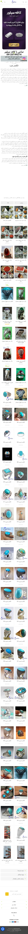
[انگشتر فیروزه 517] (20, 553)
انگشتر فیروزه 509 (7, 482)
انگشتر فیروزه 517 (21, 561)
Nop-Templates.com (16, 930)
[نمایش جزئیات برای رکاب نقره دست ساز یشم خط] (20, 252)
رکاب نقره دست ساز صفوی (7, 241)
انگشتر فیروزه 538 (7, 760)
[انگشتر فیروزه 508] (20, 474)
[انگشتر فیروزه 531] (20, 693)
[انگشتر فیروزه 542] (7, 792)
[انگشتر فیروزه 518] (7, 553)
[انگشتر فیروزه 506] (20, 454)
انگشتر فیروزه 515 (7, 541)
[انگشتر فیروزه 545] (20, 832)
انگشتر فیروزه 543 (21, 820)
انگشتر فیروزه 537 (21, 760)
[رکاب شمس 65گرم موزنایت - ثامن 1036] (7, 832)
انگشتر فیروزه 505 (7, 442)
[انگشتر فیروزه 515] (7, 533)
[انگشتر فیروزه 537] (20, 752)
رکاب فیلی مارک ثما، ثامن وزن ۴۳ (7, 861)
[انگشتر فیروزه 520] (7, 573)
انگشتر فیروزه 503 (7, 422)
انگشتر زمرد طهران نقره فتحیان (21, 322)
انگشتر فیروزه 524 (7, 621)
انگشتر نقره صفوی (7, 280)
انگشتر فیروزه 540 (7, 780)
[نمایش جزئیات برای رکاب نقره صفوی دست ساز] (20, 232)
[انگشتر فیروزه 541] (20, 792)
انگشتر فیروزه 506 (21, 462)
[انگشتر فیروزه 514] (20, 533)
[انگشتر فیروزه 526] (7, 633)
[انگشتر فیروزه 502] (20, 414)
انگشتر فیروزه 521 (21, 601)
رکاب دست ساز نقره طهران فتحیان (7, 322)
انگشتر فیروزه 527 (21, 661)
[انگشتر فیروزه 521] (20, 593)
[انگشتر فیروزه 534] (7, 712)
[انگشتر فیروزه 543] (20, 812)
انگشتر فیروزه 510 (21, 501)
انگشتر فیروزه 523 (21, 621)
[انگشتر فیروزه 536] (7, 732)
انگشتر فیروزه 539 (21, 780)
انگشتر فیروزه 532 (7, 701)
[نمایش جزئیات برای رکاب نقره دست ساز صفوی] (7, 232)
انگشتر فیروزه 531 (21, 701)
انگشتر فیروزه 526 (7, 641)
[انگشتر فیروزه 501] (7, 394)
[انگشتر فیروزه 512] (20, 513)
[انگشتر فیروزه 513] (7, 513)
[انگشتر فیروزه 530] (7, 673)
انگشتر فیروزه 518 (7, 561)
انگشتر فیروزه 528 (7, 661)
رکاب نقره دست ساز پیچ (20, 220)
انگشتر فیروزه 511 (7, 501)
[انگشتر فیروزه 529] (20, 673)
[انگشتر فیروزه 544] (7, 812)
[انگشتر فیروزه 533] (20, 712)
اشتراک (7, 894)
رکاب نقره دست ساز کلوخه (7, 261)
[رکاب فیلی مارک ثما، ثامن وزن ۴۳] (7, 852)
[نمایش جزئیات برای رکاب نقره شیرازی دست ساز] (20, 272)
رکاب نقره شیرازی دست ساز (20, 280)
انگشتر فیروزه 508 (21, 482)
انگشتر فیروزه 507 (7, 462)
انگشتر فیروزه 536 (7, 740)
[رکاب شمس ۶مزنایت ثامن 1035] (20, 852)
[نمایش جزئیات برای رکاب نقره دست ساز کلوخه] (7, 252)
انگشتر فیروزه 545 (21, 840)
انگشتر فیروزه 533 (21, 720)
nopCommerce (16, 928)
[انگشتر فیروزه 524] (7, 613)
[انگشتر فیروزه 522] (7, 593)
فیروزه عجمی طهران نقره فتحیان (7, 383)
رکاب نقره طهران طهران (7, 341)
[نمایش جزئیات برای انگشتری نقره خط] (7, 212)
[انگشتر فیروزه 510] (20, 493)
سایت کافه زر (12, 197)
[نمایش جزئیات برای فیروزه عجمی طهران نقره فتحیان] (7, 374)
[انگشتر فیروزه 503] (7, 414)
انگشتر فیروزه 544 (7, 820)
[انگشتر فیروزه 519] (20, 573)
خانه (22, 62)
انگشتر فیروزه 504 (21, 442)
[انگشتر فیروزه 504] (20, 434)
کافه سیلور (9, 51)
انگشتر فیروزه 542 (7, 800)
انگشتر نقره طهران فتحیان (7, 301)
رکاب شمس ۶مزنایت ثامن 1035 (20, 861)
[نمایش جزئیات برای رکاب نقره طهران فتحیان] (20, 293)
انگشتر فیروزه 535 (21, 740)
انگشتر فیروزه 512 (21, 521)
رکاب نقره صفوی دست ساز (21, 241)
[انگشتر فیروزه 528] (7, 653)
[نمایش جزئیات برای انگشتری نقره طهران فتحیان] (20, 353)
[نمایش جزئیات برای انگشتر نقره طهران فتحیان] (7, 293)
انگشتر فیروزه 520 (7, 581)
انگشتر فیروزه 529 (21, 681)
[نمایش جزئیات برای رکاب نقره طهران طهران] (7, 333)
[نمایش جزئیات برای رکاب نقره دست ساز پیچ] (20, 212)
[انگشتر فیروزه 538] (7, 752)
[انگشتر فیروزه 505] (7, 434)
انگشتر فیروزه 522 (7, 601)
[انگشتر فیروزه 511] (7, 493)
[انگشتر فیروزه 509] (7, 474)
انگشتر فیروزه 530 (7, 681)
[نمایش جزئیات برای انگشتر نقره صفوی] (7, 272)
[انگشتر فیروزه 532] (7, 693)
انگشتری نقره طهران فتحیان (20, 362)
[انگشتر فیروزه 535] (20, 732)
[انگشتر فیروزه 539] (20, 772)
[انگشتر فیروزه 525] (20, 633)
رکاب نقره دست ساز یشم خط (20, 261)
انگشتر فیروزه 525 (21, 641)
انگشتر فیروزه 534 (7, 720)
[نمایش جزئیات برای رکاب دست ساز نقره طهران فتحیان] (7, 313)
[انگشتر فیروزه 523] (20, 613)
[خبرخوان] (14, 915)
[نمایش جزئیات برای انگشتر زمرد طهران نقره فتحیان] (20, 313)
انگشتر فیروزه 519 (21, 581)
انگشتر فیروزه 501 (7, 402)
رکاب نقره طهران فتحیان (20, 301)
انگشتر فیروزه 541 (21, 800)
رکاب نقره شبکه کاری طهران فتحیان (20, 342)
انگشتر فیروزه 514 (21, 541)
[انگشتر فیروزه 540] (7, 772)
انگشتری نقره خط (7, 220)
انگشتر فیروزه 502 (21, 422)
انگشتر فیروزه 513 (7, 521)
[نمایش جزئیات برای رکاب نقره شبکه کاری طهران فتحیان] (20, 333)
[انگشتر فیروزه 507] (7, 454)
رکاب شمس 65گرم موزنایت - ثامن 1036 (7, 841)
